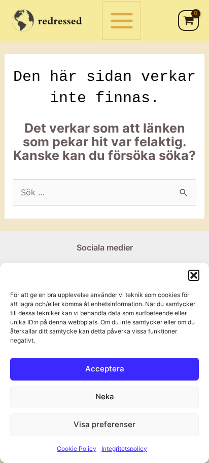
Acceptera (104, 368)
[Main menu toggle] (121, 20)
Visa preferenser (104, 424)
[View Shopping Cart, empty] (188, 20)
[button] (194, 275)
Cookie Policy (76, 448)
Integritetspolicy (124, 448)
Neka (104, 396)
